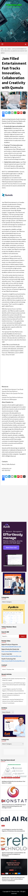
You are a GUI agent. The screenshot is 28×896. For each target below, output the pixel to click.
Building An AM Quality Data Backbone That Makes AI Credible (13, 679)
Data (5, 777)
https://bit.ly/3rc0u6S (8, 354)
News (3, 800)
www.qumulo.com (7, 445)
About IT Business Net (8, 669)
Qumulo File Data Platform (10, 183)
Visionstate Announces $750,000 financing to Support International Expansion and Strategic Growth (14, 684)
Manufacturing (16, 777)
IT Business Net (14, 4)
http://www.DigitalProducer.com (11, 646)
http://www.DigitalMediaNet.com (11, 651)
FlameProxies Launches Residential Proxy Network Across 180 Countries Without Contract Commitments (12, 701)
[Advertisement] (14, 24)
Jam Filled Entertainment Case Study (12, 389)
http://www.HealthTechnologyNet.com (13, 661)
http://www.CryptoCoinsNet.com (11, 656)
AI (2, 777)
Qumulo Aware (11, 309)
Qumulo (22, 171)
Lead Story (9, 777)
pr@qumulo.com (6, 468)
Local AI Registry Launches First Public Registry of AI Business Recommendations (13, 689)
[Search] (26, 44)
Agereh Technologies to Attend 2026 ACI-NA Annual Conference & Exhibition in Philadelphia (14, 695)
